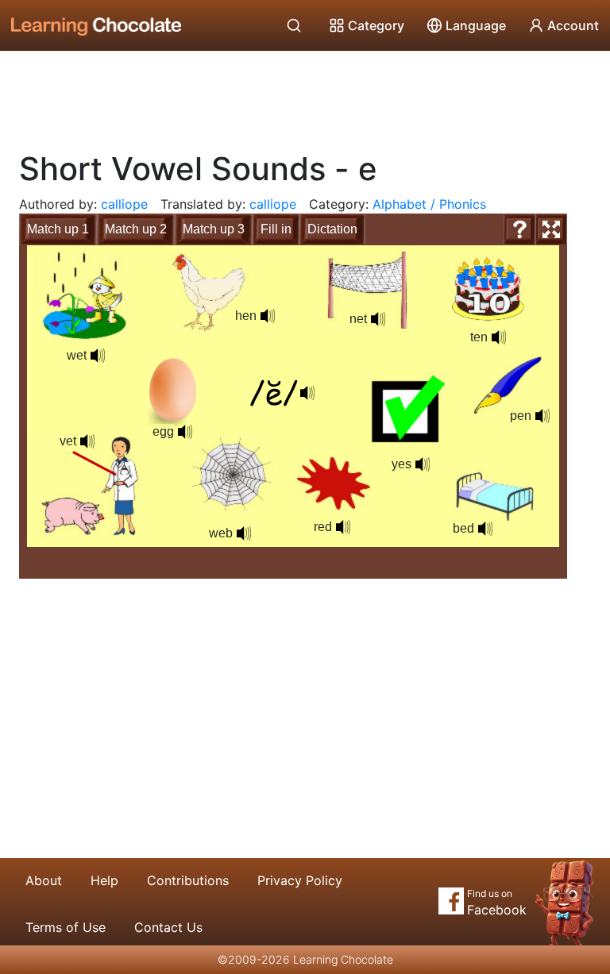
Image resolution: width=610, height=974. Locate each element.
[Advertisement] (305, 95)
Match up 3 (214, 229)
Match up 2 (136, 229)
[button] (485, 529)
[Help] (519, 229)
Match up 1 (58, 229)
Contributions (188, 880)
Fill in (276, 229)
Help (104, 880)
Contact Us (168, 927)
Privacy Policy (299, 880)
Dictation (332, 229)
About (43, 880)
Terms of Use (65, 927)
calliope (124, 204)
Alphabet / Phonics (429, 204)
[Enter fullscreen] (551, 229)
